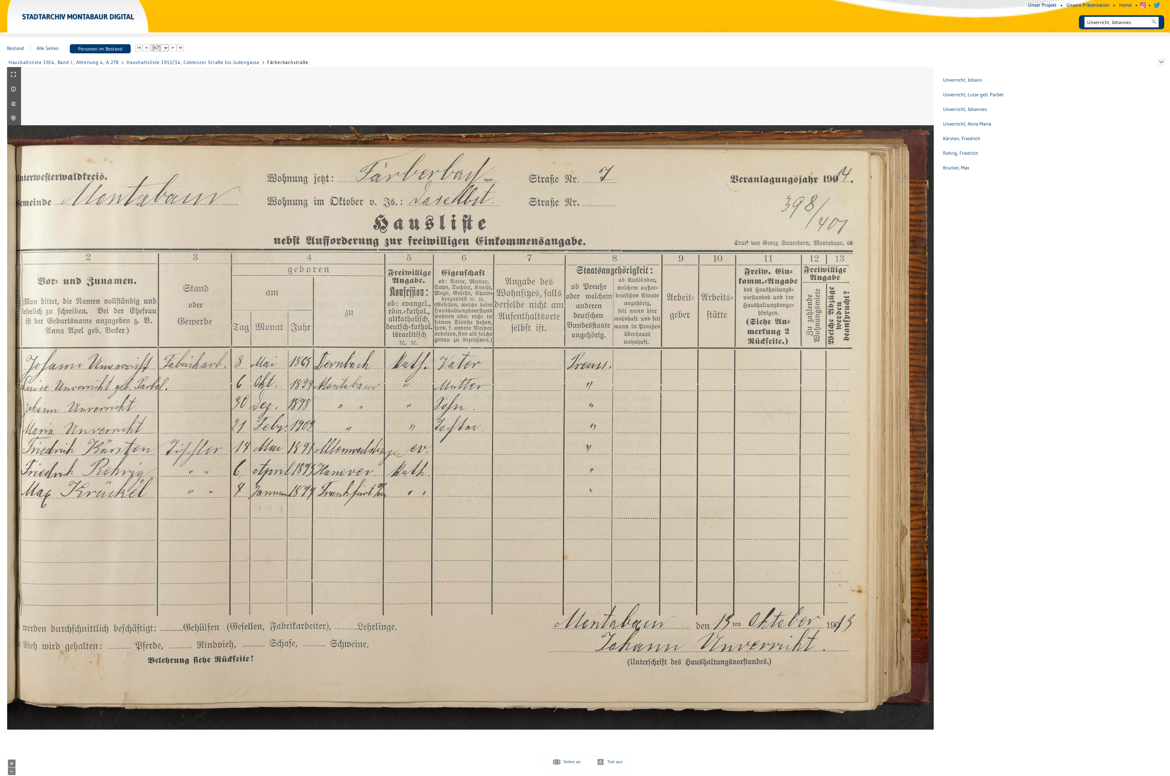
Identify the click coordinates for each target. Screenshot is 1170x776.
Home (1125, 5)
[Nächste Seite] (173, 47)
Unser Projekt (1042, 5)
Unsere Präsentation (1087, 5)
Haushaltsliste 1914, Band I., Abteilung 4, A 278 (64, 62)
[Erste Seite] (139, 47)
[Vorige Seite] (146, 47)
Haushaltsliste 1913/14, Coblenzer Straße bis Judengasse (193, 62)
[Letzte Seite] (180, 47)
